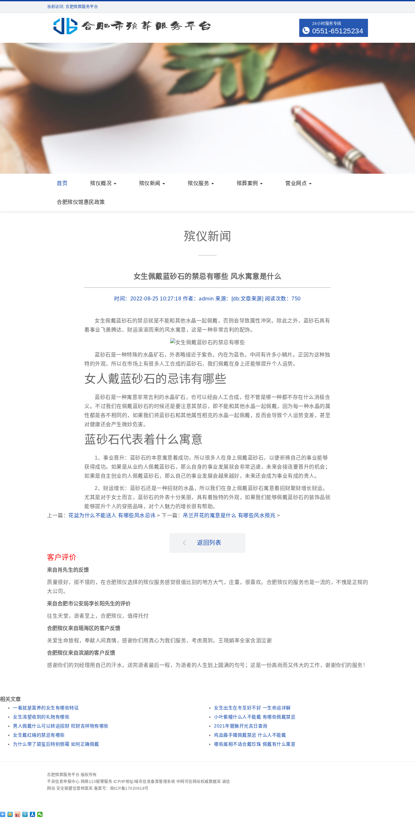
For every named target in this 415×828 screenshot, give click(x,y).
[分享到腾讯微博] (25, 814)
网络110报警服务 (97, 781)
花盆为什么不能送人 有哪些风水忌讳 (112, 515)
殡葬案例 (248, 183)
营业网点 (296, 183)
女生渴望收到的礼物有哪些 (41, 716)
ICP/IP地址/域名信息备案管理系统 (144, 781)
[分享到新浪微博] (17, 814)
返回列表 (209, 543)
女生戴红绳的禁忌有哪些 (39, 735)
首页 (62, 183)
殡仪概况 (101, 183)
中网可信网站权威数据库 (198, 781)
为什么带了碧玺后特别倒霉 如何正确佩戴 (56, 744)
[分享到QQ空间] (10, 814)
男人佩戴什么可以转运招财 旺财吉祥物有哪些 (61, 726)
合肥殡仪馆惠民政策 (81, 202)
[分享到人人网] (32, 814)
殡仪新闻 (150, 183)
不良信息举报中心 (63, 781)
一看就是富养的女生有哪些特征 (46, 707)
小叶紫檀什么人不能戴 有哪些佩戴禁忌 (254, 716)
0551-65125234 (337, 31)
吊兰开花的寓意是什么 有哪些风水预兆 (229, 515)
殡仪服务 (199, 183)
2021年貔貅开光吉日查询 (240, 726)
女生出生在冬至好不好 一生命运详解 (252, 707)
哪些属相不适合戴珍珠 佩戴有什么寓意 (254, 744)
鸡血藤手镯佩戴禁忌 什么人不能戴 (250, 735)
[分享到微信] (40, 814)
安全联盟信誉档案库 (74, 788)
